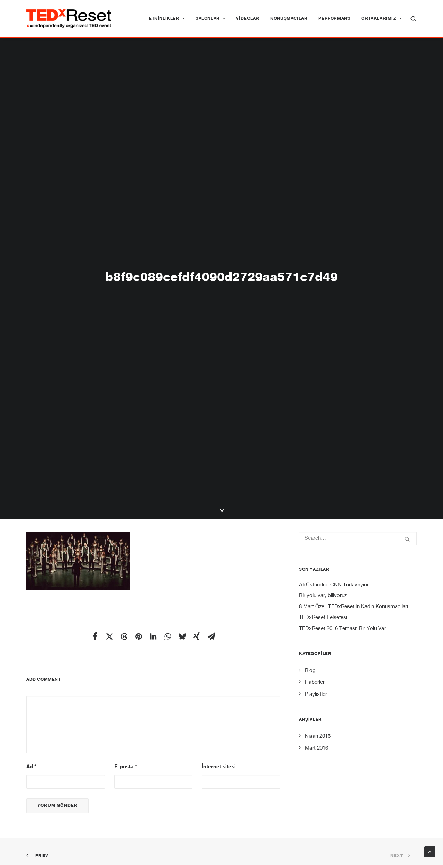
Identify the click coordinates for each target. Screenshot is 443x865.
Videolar (247, 19)
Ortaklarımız (378, 19)
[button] (413, 18)
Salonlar (208, 19)
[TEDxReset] (68, 18)
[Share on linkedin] (153, 636)
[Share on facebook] (95, 636)
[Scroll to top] (429, 852)
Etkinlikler (164, 19)
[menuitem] (166, 18)
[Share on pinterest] (138, 636)
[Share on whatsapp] (167, 636)
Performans (334, 19)
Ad (31, 767)
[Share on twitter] (109, 636)
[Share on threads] (124, 636)
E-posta (125, 767)
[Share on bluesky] (182, 636)
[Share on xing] (197, 636)
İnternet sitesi (219, 767)
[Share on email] (211, 636)
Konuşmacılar (288, 19)
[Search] (358, 538)
